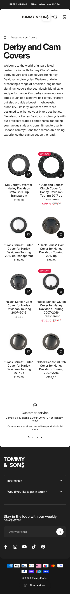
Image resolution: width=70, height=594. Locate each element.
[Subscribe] (60, 531)
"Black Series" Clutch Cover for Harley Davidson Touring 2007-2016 (51, 367)
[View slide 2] (33, 437)
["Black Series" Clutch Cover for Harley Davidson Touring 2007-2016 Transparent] (51, 282)
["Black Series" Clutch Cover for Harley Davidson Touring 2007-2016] (51, 342)
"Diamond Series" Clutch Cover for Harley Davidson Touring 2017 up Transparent (51, 192)
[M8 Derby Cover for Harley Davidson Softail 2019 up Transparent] (19, 165)
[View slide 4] (41, 437)
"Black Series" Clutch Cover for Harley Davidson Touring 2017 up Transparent (18, 250)
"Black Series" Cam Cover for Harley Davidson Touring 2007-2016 (19, 307)
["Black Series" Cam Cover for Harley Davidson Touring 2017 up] (51, 225)
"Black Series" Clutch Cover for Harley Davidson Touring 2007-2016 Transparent (51, 309)
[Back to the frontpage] (5, 37)
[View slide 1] (28, 437)
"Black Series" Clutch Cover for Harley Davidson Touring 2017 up (18, 367)
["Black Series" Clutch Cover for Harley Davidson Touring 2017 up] (19, 342)
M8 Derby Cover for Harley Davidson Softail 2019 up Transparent (18, 190)
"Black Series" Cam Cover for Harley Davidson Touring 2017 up (51, 250)
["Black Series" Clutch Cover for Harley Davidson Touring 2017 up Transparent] (19, 225)
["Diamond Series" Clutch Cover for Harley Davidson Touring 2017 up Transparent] (51, 165)
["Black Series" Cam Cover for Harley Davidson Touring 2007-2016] (19, 282)
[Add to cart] (28, 174)
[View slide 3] (37, 437)
